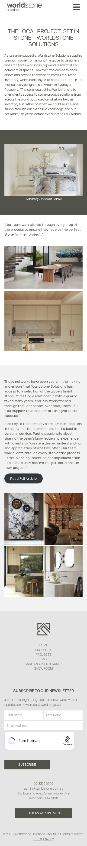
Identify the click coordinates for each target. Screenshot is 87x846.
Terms (37, 838)
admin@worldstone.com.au (43, 788)
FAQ (44, 659)
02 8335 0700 (43, 783)
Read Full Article (23, 478)
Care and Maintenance (43, 663)
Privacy (48, 838)
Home (43, 645)
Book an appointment (44, 813)
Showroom (43, 668)
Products (43, 650)
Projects (43, 654)
